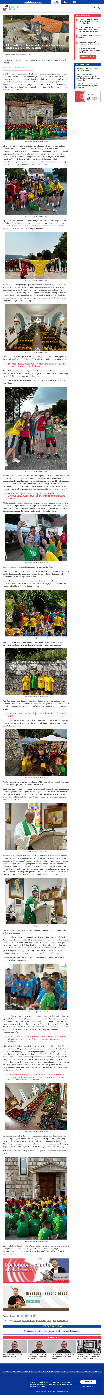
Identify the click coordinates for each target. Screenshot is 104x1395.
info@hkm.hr (74, 1331)
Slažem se (88, 1382)
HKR (74, 2)
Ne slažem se (88, 1386)
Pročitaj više (86, 57)
